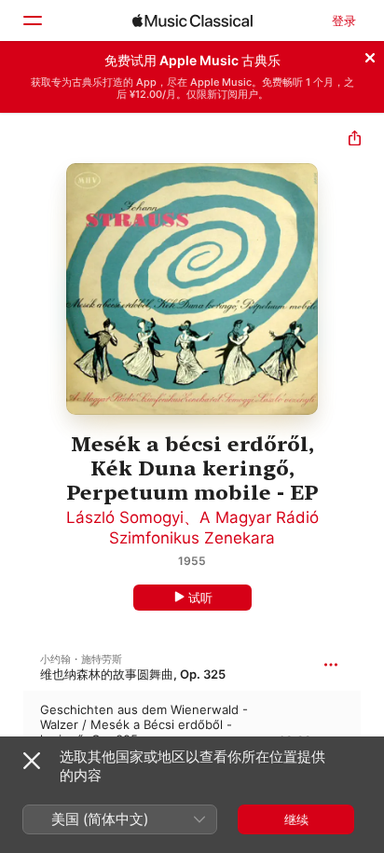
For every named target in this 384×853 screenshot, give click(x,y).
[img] (192, 20)
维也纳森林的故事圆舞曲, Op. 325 (133, 674)
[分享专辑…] (355, 140)
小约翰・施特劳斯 (81, 659)
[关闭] (370, 55)
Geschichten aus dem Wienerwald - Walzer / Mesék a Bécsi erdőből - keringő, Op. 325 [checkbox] (144, 724)
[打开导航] (31, 20)
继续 (296, 819)
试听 (200, 597)
